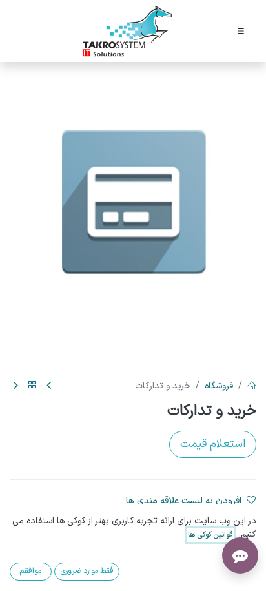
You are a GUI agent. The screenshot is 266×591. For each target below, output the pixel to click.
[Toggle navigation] (241, 31)
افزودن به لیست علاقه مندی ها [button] (183, 501)
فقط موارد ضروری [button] (87, 571)
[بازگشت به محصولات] (32, 386)
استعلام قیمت (212, 444)
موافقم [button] (30, 571)
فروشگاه (219, 386)
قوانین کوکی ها (210, 535)
